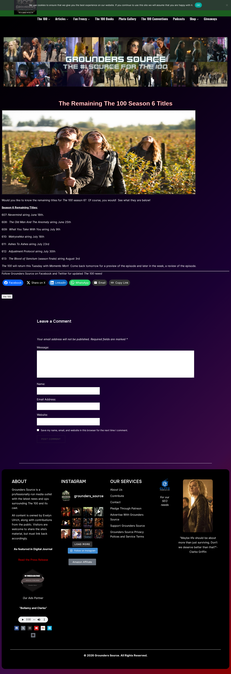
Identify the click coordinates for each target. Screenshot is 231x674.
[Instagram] (30, 628)
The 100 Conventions (154, 19)
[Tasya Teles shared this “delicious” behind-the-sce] (65, 533)
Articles (60, 19)
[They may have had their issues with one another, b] (88, 522)
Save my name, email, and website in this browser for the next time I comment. (84, 430)
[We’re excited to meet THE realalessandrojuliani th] (88, 533)
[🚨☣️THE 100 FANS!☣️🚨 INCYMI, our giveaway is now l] (88, 511)
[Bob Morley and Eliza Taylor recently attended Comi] (77, 533)
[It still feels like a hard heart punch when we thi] (77, 522)
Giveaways (210, 19)
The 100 (42, 19)
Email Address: (46, 399)
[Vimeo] (49, 628)
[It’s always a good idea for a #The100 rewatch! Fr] (77, 511)
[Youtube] (36, 628)
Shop (193, 19)
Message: (43, 347)
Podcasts (179, 19)
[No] (226, 5)
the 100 (7, 296)
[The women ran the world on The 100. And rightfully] (98, 533)
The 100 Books (104, 19)
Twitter (62, 273)
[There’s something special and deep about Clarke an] (98, 522)
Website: (42, 414)
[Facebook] (16, 628)
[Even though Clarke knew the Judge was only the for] (65, 522)
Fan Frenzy (80, 19)
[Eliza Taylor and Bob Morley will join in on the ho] (98, 511)
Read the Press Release (33, 559)
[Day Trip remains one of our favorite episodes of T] (65, 511)
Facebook (45, 273)
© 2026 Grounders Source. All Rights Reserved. (115, 655)
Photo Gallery (127, 19)
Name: (41, 384)
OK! (198, 5)
